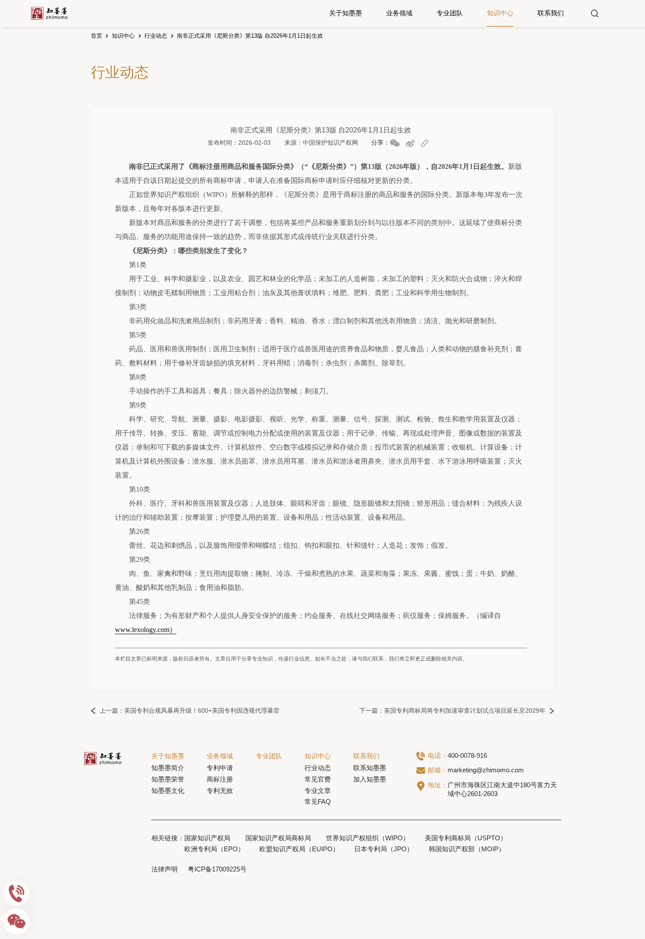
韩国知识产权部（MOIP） (467, 849)
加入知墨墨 (369, 779)
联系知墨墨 (369, 767)
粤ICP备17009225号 (217, 869)
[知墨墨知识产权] (49, 13)
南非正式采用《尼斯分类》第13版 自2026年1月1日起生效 (250, 35)
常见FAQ (318, 801)
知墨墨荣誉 (167, 779)
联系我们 (551, 13)
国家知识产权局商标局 (278, 838)
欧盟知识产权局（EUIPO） (299, 849)
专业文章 (318, 790)
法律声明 (164, 869)
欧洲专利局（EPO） (214, 849)
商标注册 (220, 779)
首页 (96, 35)
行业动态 (155, 35)
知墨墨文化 (167, 790)
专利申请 (220, 767)
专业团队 (450, 13)
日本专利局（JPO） (383, 849)
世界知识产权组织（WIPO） (367, 838)
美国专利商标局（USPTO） (466, 838)
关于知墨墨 (345, 13)
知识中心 (500, 13)
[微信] (17, 921)
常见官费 (318, 779)
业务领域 (399, 13)
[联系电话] (17, 893)
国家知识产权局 (207, 838)
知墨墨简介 (167, 767)
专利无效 (220, 790)
